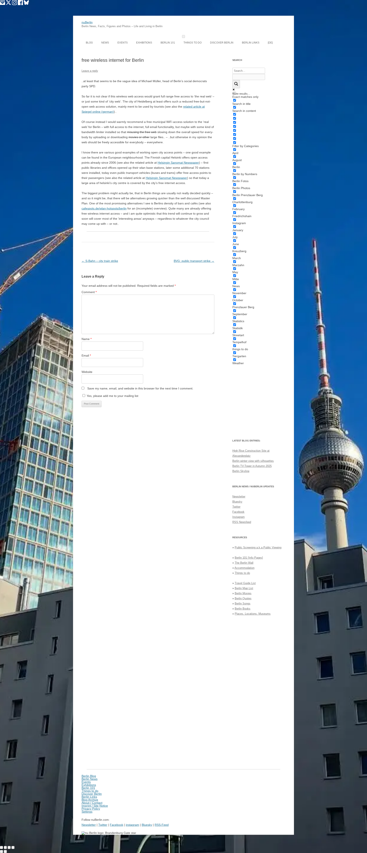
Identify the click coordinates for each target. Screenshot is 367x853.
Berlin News (89, 779)
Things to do (193, 42)
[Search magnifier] (236, 84)
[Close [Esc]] (1, 847)
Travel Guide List (245, 583)
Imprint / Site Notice (95, 805)
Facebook (238, 511)
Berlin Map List (244, 588)
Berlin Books (242, 608)
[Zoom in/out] (12, 847)
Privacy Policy (91, 808)
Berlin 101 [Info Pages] (249, 557)
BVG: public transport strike (194, 261)
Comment (89, 292)
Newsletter (238, 496)
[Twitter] (9, 4)
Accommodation (244, 567)
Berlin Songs (242, 603)
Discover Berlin (221, 42)
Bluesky (237, 501)
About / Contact (92, 802)
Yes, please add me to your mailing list (112, 396)
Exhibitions (144, 42)
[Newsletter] (2, 4)
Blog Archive (90, 799)
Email (86, 355)
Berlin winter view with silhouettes (253, 460)
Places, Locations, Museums (253, 613)
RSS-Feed (162, 824)
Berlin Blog (89, 776)
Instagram (238, 517)
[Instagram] (15, 4)
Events (122, 42)
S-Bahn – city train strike (100, 261)
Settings (87, 811)
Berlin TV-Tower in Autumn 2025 (252, 466)
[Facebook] (21, 4)
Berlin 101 (168, 42)
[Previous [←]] (1, 851)
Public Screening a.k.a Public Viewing (258, 547)
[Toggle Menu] (183, 36)
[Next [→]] (5, 851)
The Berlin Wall (244, 562)
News (105, 42)
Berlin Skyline (240, 471)
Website (87, 372)
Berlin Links (250, 42)
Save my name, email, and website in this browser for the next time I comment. (140, 388)
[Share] (5, 847)
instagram (132, 824)
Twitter (236, 506)
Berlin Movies (243, 593)
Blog (89, 42)
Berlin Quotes (243, 598)
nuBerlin (87, 22)
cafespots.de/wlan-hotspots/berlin (104, 208)
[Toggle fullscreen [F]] (9, 847)
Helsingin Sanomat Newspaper (178, 162)
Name (87, 339)
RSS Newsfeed (241, 522)
